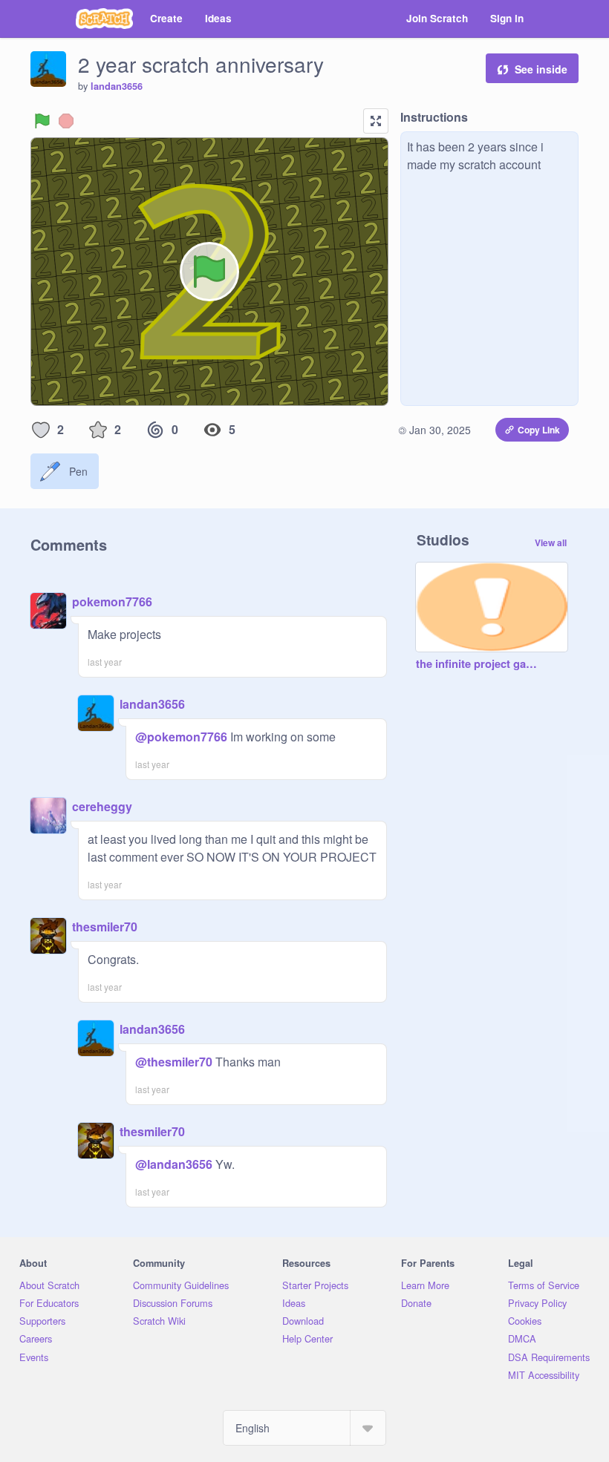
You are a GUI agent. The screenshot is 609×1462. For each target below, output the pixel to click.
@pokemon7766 (181, 736)
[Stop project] (66, 121)
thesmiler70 (104, 926)
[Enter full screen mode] (375, 121)
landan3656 (117, 86)
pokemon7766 (112, 601)
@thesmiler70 (173, 1061)
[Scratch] (104, 18)
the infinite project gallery (477, 664)
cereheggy (102, 806)
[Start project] (42, 121)
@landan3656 (173, 1164)
